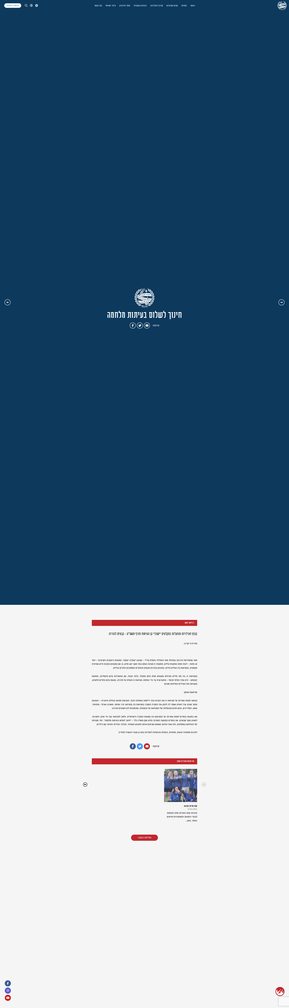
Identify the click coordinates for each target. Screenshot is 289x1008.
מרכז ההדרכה (156, 6)
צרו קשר (98, 6)
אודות (184, 6)
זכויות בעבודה (140, 6)
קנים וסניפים (172, 6)
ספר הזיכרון (124, 6)
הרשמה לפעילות (13, 5)
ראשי (192, 6)
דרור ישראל (111, 6)
